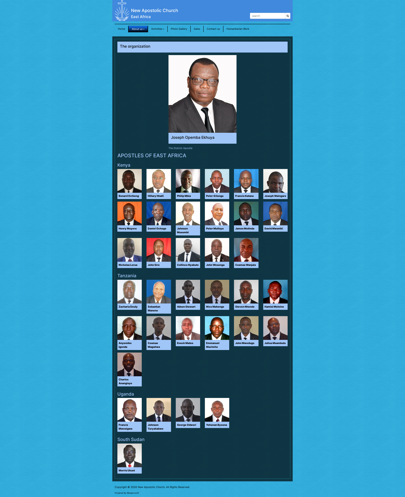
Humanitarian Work (238, 28)
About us (137, 29)
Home (121, 28)
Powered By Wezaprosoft (127, 493)
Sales (197, 28)
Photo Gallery (179, 28)
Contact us (213, 28)
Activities (156, 28)
